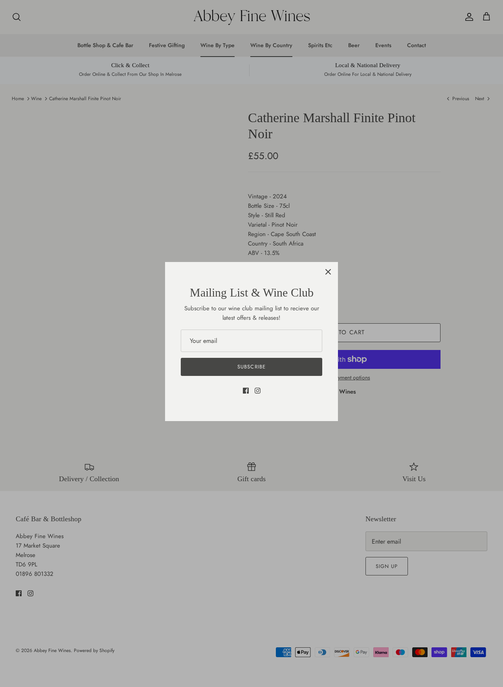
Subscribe (251, 366)
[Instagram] (258, 391)
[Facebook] (246, 391)
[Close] (328, 271)
